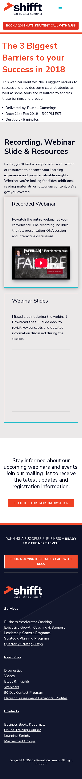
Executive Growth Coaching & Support (34, 627)
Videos (9, 676)
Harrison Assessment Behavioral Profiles (36, 698)
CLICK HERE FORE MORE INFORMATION (41, 503)
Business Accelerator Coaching (28, 622)
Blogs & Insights (17, 681)
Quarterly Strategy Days (23, 644)
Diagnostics (13, 670)
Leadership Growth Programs (27, 633)
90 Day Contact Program (23, 692)
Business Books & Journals (24, 724)
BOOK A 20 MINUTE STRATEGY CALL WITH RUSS (41, 25)
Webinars (11, 687)
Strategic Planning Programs (27, 638)
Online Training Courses (22, 730)
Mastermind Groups (19, 741)
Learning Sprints (17, 735)
